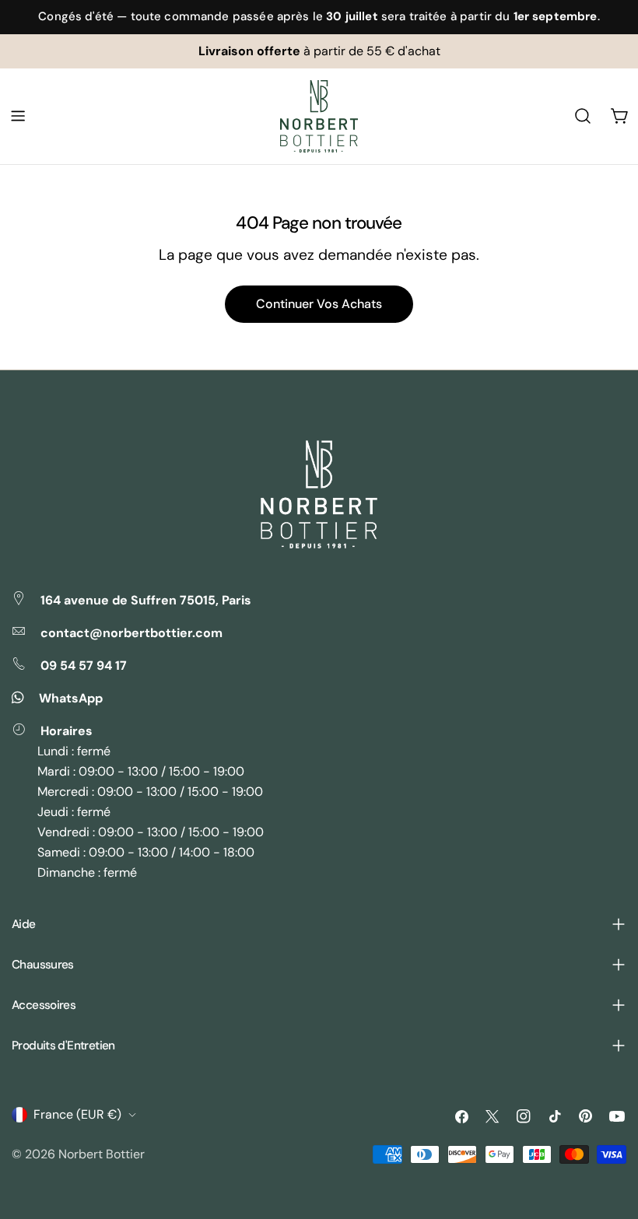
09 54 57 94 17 (83, 665)
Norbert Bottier (101, 1154)
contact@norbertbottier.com (131, 633)
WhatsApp (71, 698)
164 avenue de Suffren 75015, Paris (145, 600)
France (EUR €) (77, 1114)
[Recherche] (582, 115)
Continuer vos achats (319, 304)
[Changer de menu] (17, 115)
